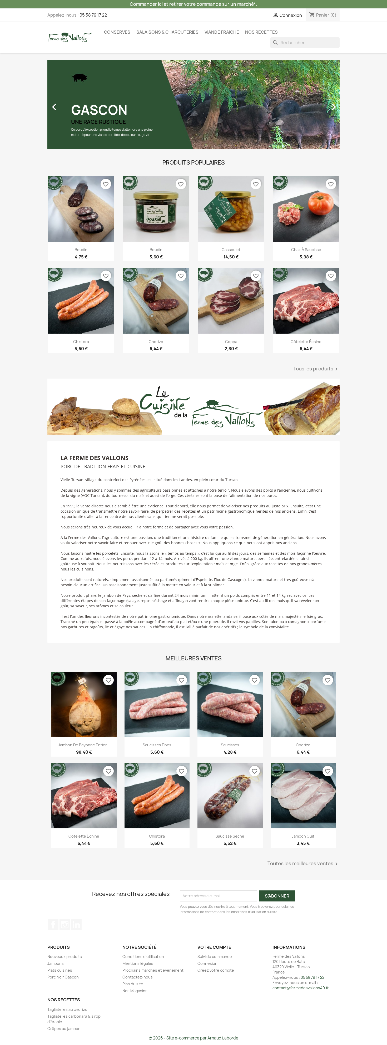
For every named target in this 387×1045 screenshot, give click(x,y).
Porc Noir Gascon (63, 977)
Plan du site (132, 983)
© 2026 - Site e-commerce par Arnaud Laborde (193, 1038)
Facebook (53, 924)
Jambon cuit (303, 836)
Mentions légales (137, 963)
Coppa (231, 341)
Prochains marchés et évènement (152, 970)
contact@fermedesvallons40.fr (300, 987)
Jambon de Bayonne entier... (84, 744)
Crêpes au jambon (64, 1028)
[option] (193, 104)
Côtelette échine (306, 341)
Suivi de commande (214, 956)
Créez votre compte (215, 970)
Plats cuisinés (59, 970)
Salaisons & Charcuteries (167, 32)
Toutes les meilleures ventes (303, 864)
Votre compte (214, 947)
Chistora (81, 341)
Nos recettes (261, 32)
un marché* (243, 4)
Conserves (117, 32)
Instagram (64, 924)
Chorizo (156, 341)
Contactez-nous (137, 977)
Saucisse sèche (230, 836)
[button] (69, 104)
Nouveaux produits (64, 956)
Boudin (81, 249)
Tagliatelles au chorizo (67, 1009)
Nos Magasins (134, 990)
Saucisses (230, 744)
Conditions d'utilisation (143, 956)
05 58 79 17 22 (93, 15)
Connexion (207, 963)
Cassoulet (231, 249)
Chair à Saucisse (306, 249)
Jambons (55, 963)
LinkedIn (76, 924)
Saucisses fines (157, 744)
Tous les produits (316, 369)
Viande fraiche (222, 32)
